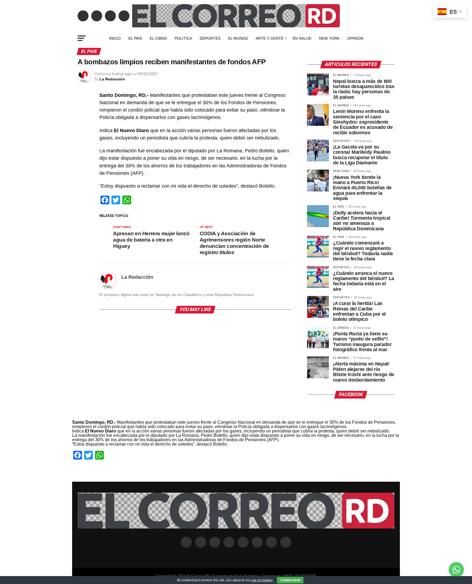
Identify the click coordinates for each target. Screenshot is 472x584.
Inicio (115, 38)
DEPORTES (210, 38)
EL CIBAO (158, 38)
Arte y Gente (270, 38)
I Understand (290, 580)
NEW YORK (329, 38)
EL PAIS (135, 38)
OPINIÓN (355, 38)
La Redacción (112, 79)
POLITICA (183, 38)
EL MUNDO (238, 38)
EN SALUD (302, 38)
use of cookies (262, 580)
